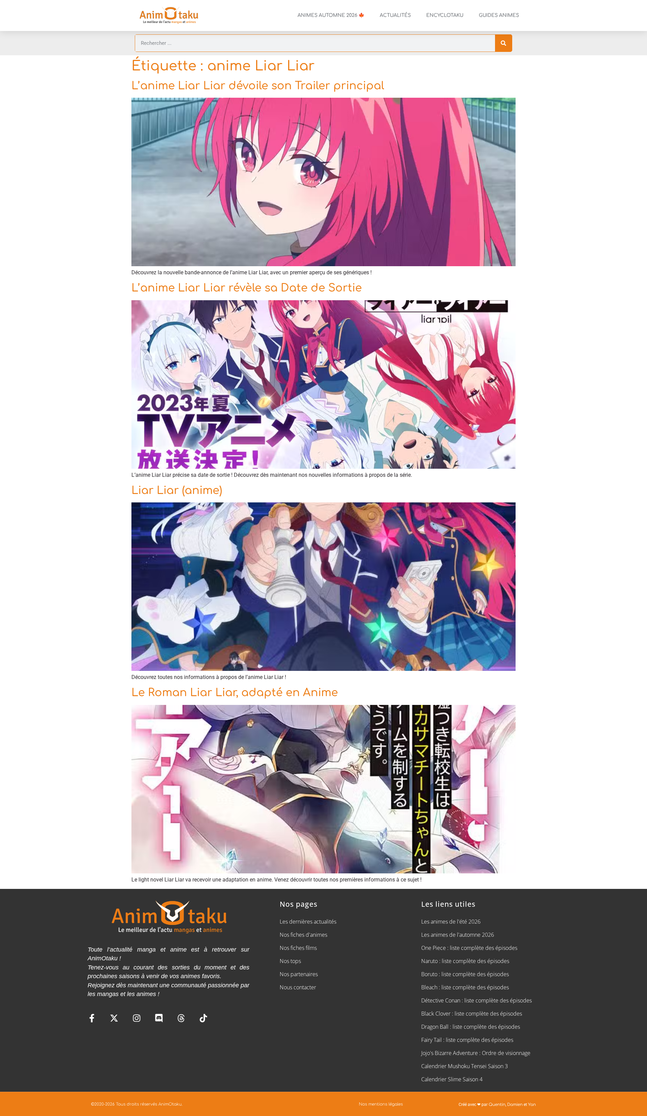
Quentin (497, 1104)
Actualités (395, 15)
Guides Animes (499, 15)
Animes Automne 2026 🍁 (331, 15)
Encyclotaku (444, 15)
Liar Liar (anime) (176, 490)
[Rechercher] (503, 43)
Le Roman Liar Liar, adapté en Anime (234, 693)
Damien (515, 1104)
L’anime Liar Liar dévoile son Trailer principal (257, 86)
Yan (532, 1104)
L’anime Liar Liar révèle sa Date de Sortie (246, 288)
